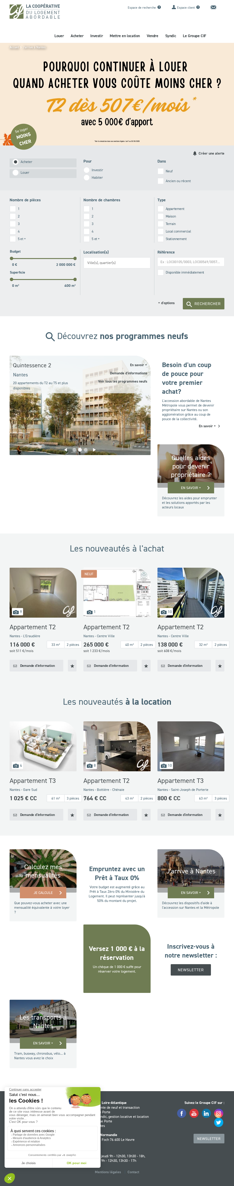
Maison (171, 216)
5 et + (22, 238)
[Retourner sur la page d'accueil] (35, 12)
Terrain (171, 223)
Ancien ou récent (178, 181)
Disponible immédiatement (185, 272)
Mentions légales (108, 1172)
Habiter (97, 177)
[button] (65, 450)
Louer (59, 36)
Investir (96, 36)
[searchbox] (118, 262)
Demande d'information (37, 665)
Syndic (170, 36)
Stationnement (176, 238)
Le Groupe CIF (194, 36)
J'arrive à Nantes (34, 47)
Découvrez (121, 336)
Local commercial (178, 231)
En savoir (138, 365)
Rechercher (207, 303)
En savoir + (191, 487)
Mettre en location (125, 36)
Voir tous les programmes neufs (122, 381)
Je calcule (43, 892)
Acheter (77, 36)
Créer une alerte (211, 153)
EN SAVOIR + (43, 1043)
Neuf (169, 171)
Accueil (14, 47)
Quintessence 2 (32, 365)
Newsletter (191, 969)
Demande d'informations (128, 373)
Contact (133, 1172)
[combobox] (116, 263)
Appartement (175, 208)
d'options (166, 302)
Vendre (152, 36)
